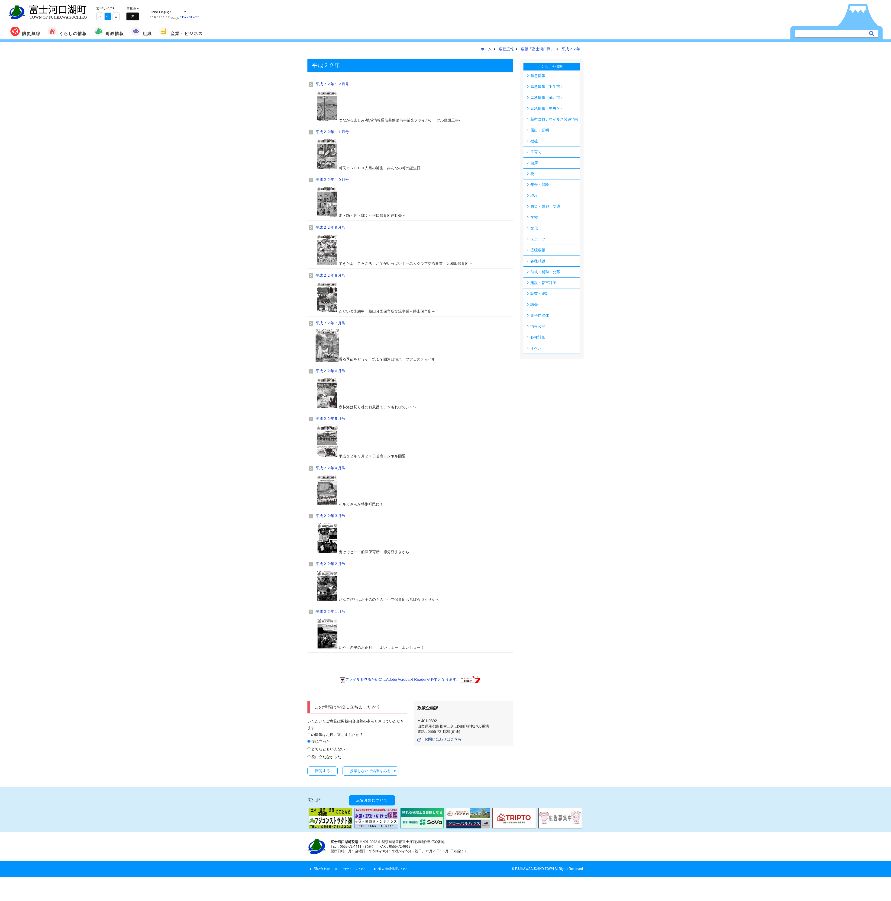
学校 (534, 217)
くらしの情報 (73, 33)
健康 (534, 163)
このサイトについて (354, 869)
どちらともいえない (328, 749)
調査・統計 (539, 294)
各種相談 (537, 261)
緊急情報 (537, 76)
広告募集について (372, 800)
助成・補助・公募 (545, 272)
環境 (534, 196)
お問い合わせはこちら (443, 739)
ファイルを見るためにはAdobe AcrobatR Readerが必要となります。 (402, 679)
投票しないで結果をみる (370, 771)
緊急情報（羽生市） (547, 87)
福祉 (534, 141)
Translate (189, 17)
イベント (537, 348)
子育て (536, 152)
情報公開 (537, 326)
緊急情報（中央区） (547, 108)
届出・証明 (539, 130)
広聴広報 (537, 250)
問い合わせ (322, 869)
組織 (147, 33)
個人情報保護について (394, 869)
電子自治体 (539, 315)
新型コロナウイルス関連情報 (554, 119)
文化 (534, 228)
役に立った (320, 741)
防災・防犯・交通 (545, 206)
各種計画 (537, 337)
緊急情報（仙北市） (547, 97)
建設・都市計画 (543, 283)
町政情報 (115, 33)
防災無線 (31, 33)
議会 (534, 305)
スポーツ (537, 239)
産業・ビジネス (187, 33)
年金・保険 (539, 185)
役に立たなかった (326, 757)
